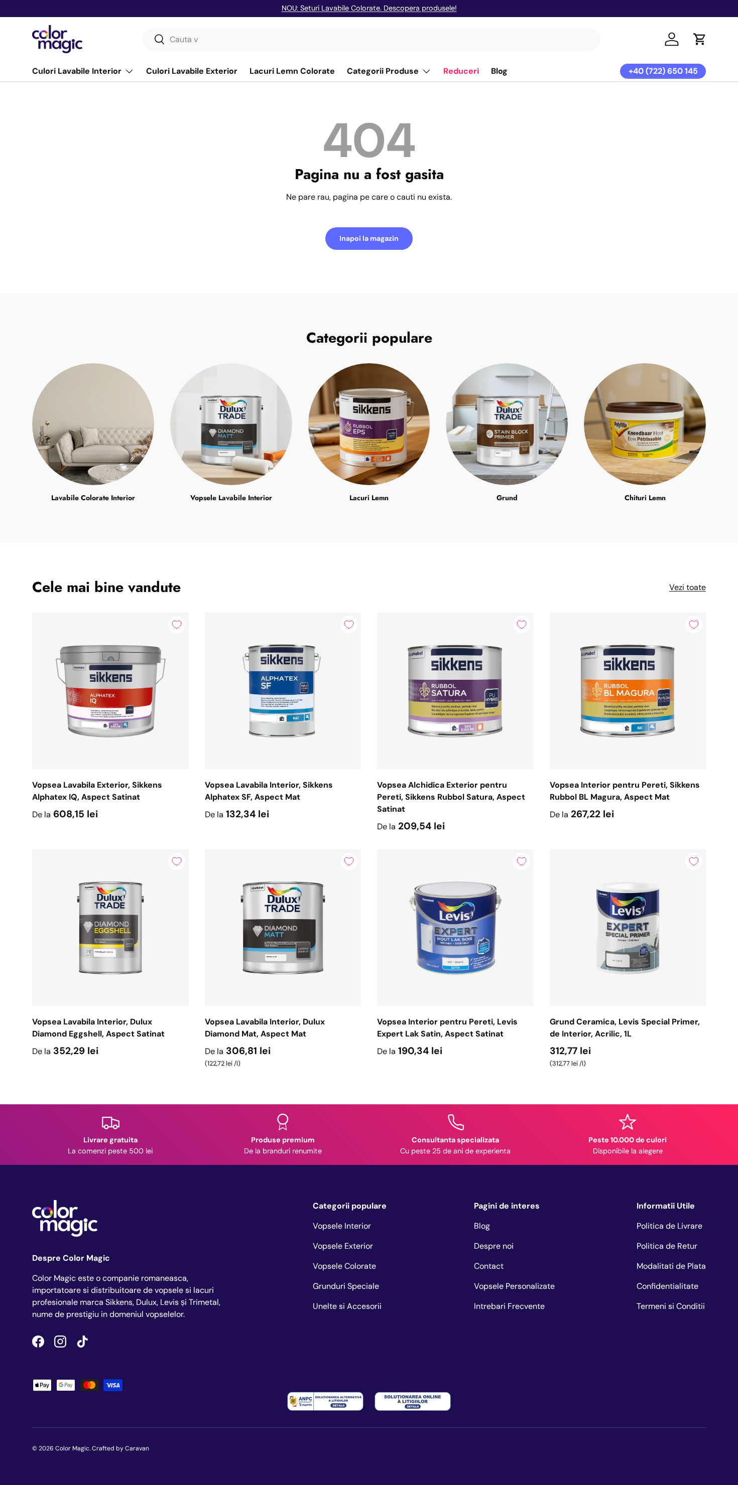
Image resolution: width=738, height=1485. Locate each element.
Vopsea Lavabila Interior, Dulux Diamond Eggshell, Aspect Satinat (98, 1027)
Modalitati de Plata (671, 1266)
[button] (700, 39)
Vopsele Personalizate (514, 1286)
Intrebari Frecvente (509, 1306)
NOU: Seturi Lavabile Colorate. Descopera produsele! (369, 8)
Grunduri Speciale (346, 1286)
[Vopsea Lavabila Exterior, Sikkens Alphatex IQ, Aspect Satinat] (110, 691)
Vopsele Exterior (343, 1246)
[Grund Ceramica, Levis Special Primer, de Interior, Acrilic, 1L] (628, 927)
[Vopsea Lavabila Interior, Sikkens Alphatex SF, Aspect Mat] (283, 691)
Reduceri (461, 71)
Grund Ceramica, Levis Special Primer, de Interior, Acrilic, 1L (625, 1027)
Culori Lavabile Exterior (191, 71)
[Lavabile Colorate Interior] (93, 424)
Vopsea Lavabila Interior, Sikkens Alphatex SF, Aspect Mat (269, 791)
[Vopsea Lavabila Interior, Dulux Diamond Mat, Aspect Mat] (283, 927)
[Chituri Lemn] (645, 424)
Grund (507, 498)
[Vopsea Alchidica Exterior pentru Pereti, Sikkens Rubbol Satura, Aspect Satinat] (455, 691)
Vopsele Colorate (344, 1266)
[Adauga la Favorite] (177, 625)
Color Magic (72, 1448)
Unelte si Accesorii (347, 1306)
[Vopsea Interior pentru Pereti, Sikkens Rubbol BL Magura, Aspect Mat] (628, 691)
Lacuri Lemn (369, 498)
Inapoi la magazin (369, 238)
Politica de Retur (667, 1246)
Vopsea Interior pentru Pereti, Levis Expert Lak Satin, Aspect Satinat (447, 1027)
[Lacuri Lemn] (369, 424)
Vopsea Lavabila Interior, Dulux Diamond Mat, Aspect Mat (265, 1027)
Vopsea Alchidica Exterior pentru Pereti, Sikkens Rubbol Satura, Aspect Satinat (451, 797)
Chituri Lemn (645, 498)
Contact (489, 1266)
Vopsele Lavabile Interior (231, 498)
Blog (499, 71)
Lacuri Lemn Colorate (292, 71)
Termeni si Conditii (671, 1306)
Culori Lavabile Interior (76, 71)
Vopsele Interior (342, 1226)
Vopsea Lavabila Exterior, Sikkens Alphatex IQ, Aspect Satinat (97, 791)
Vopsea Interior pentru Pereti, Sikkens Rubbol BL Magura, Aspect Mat (625, 791)
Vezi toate (687, 587)
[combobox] (372, 39)
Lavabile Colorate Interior (93, 498)
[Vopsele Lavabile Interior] (231, 424)
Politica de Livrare (669, 1226)
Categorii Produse (383, 71)
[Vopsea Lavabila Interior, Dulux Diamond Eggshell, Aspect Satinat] (110, 927)
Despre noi (494, 1246)
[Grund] (507, 424)
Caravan (137, 1448)
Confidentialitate (667, 1286)
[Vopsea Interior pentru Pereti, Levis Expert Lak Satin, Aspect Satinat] (455, 927)
